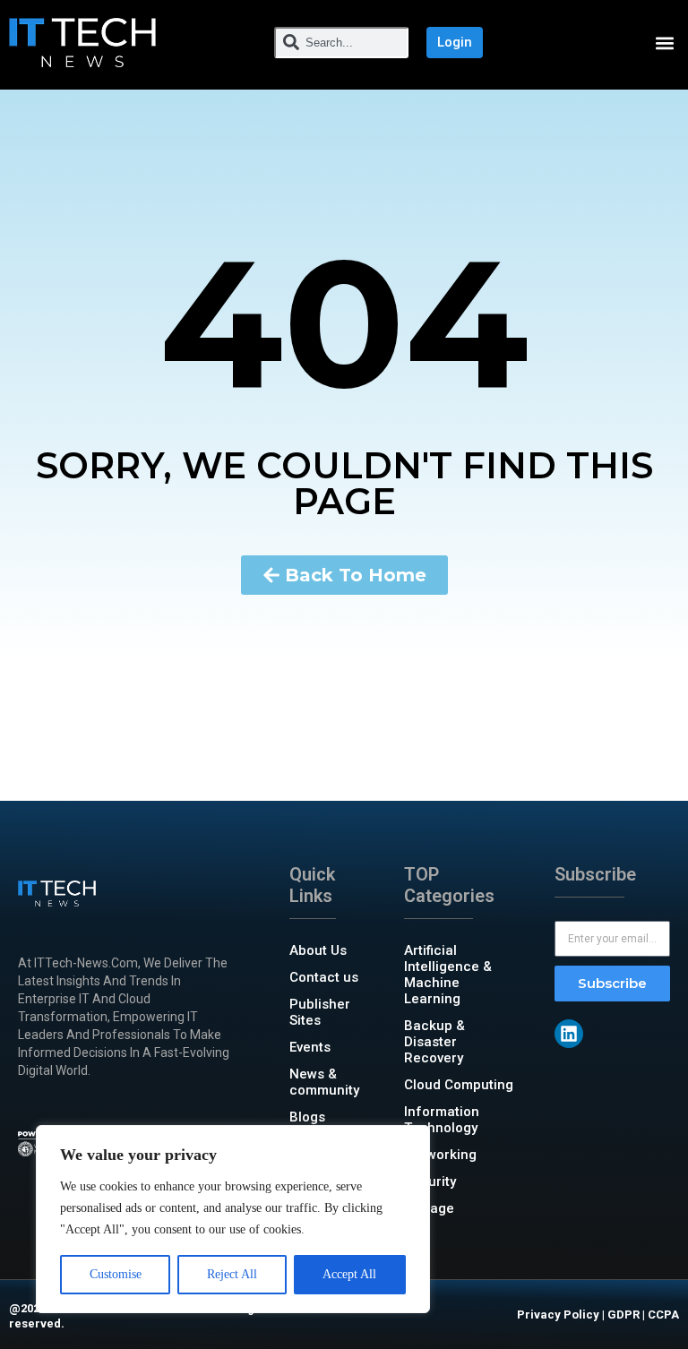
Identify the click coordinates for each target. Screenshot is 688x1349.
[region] (233, 1219)
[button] (664, 42)
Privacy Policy (558, 1314)
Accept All (349, 1274)
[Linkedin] (569, 1033)
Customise (116, 1274)
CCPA (663, 1314)
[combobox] (341, 42)
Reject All (232, 1274)
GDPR (623, 1314)
